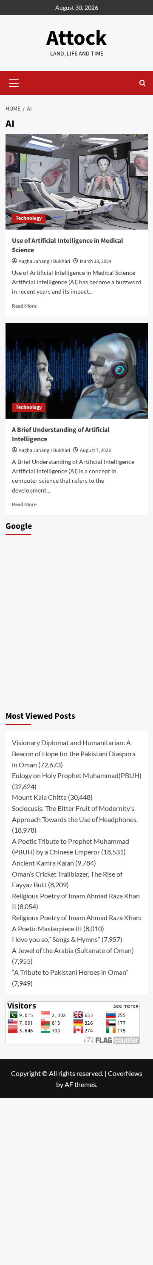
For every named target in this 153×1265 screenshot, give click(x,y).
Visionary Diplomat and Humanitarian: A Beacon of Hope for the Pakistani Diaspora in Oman (74, 753)
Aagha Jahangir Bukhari (44, 261)
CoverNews (125, 1073)
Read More (24, 306)
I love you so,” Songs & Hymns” (56, 939)
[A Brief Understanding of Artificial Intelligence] (77, 370)
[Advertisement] (76, 621)
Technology (29, 218)
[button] (14, 82)
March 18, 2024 (95, 261)
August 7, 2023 (95, 450)
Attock (76, 38)
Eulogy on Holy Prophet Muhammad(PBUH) (77, 775)
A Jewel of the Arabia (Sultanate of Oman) (73, 950)
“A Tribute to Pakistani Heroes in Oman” (70, 972)
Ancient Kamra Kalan (43, 863)
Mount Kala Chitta (39, 797)
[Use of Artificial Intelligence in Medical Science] (77, 181)
